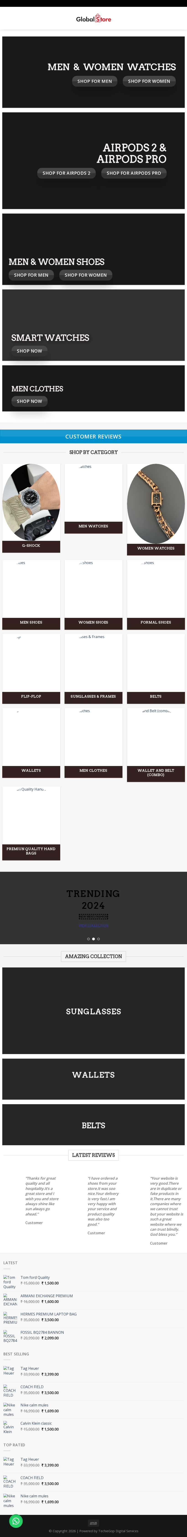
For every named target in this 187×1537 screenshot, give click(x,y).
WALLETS (93, 1074)
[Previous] (9, 908)
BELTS (93, 1125)
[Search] (14, 18)
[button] (16, 1521)
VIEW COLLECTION (93, 925)
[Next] (177, 908)
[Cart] (181, 18)
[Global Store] (93, 18)
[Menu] (6, 18)
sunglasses (93, 1011)
